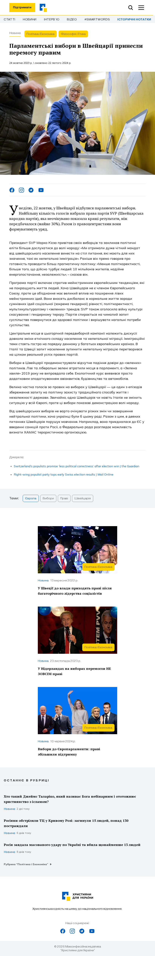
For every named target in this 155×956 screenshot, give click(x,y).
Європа (30, 498)
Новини (29, 19)
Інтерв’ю (52, 19)
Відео (72, 19)
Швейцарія (82, 498)
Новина (15, 33)
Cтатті (9, 19)
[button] (141, 7)
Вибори (48, 498)
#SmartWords (97, 19)
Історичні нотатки (134, 19)
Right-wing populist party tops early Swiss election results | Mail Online (63, 474)
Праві (64, 498)
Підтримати (22, 7)
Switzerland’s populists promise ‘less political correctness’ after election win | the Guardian (76, 466)
